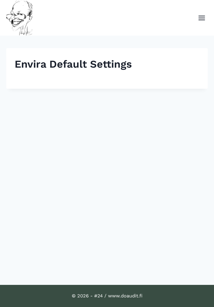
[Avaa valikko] (201, 17)
